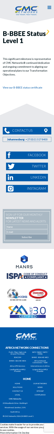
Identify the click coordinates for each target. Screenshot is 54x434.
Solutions (17, 387)
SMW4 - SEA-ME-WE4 (17, 361)
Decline (25, 432)
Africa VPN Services (17, 366)
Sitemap (40, 391)
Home (17, 383)
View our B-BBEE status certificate (22, 87)
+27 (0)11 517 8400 (36, 139)
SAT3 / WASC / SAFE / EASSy (40, 353)
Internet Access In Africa (40, 366)
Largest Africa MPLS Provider (40, 370)
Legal (17, 395)
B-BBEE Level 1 (28, 416)
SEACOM (17, 357)
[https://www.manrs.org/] (27, 256)
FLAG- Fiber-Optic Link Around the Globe (17, 353)
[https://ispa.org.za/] (27, 272)
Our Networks (40, 383)
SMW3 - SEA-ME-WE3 (40, 357)
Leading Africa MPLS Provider (17, 370)
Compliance (40, 395)
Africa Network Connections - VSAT (40, 362)
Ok (19, 432)
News (40, 387)
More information (9, 432)
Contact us (17, 391)
